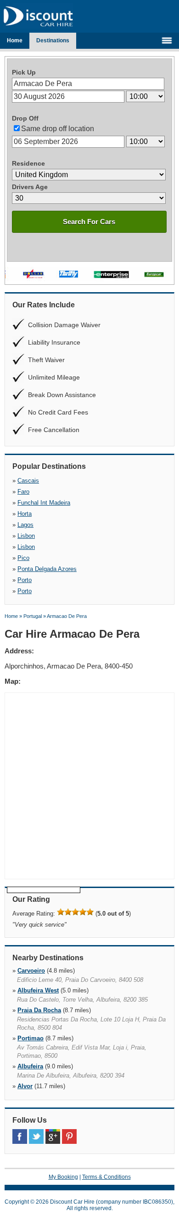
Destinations (52, 40)
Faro (23, 491)
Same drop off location (57, 129)
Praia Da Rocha (39, 1010)
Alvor (25, 1086)
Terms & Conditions (106, 1177)
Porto (24, 580)
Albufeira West (38, 990)
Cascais (28, 480)
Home (14, 40)
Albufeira (30, 1066)
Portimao (30, 1038)
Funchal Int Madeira (43, 502)
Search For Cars (89, 221)
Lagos (25, 524)
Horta (24, 513)
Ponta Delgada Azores (47, 568)
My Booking (63, 1177)
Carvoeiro (31, 970)
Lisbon (26, 535)
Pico (23, 557)
